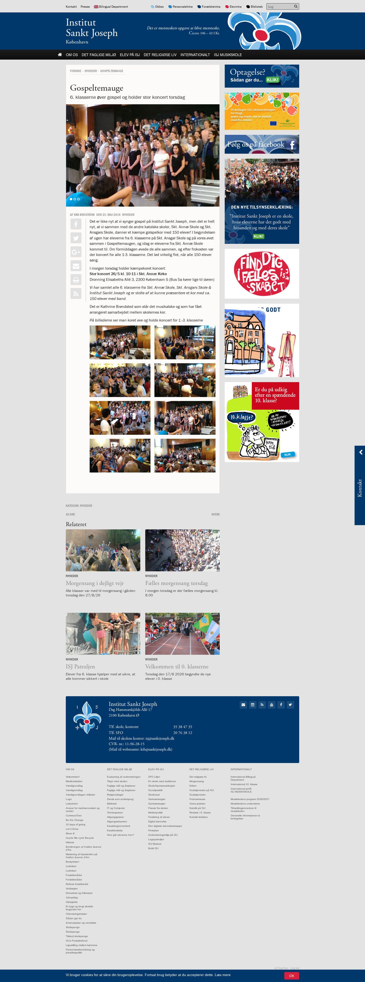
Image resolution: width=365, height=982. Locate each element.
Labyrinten (72, 803)
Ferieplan (153, 830)
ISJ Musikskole (228, 54)
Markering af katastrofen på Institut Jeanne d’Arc (81, 856)
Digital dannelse (157, 821)
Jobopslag (72, 897)
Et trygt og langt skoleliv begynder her (79, 908)
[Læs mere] (76, 293)
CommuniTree (74, 815)
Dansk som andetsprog (120, 799)
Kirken (193, 785)
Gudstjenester (197, 794)
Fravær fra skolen (158, 808)
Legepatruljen (156, 839)
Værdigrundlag (74, 785)
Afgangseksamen (117, 821)
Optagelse (72, 902)
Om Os (72, 54)
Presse (85, 6)
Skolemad (154, 794)
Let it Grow (72, 829)
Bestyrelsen (72, 861)
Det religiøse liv (160, 54)
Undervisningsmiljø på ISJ (163, 835)
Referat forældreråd (77, 884)
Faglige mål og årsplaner (121, 785)
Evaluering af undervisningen (124, 776)
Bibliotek (257, 6)
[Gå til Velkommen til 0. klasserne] (182, 634)
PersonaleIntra (183, 6)
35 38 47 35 (182, 726)
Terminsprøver (115, 812)
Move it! (70, 833)
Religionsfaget (115, 794)
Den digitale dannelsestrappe (165, 826)
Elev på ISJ (130, 54)
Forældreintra (211, 6)
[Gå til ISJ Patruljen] (103, 634)
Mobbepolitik (155, 812)
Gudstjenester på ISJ (201, 790)
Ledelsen (71, 866)
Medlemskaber (74, 781)
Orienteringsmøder (76, 913)
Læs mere (223, 975)
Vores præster (197, 803)
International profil (241, 788)
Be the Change (74, 820)
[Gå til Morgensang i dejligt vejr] (103, 550)
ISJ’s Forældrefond (76, 940)
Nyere (216, 514)
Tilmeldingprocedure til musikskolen (243, 809)
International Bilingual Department (243, 778)
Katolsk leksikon (198, 817)
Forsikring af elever (159, 817)
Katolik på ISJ (197, 808)
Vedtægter (72, 888)
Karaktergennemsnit (118, 826)
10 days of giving (75, 824)
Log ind (295, 968)
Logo (69, 799)
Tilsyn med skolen (117, 781)
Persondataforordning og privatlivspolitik (80, 951)
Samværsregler (156, 799)
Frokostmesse (197, 799)
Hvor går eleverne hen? (120, 835)
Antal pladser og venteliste (81, 922)
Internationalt (195, 54)
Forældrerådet (74, 875)
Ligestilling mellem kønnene (81, 945)
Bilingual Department (113, 6)
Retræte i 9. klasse (200, 812)
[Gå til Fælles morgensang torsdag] (182, 550)
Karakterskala (115, 830)
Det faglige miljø (99, 54)
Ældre (70, 514)
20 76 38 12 (182, 732)
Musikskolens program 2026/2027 (250, 799)
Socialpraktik (155, 790)
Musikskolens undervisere (245, 803)
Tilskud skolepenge (77, 936)
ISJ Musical (154, 843)
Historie (70, 842)
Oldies (159, 6)
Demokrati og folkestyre (79, 893)
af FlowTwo (281, 968)
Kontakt (71, 6)
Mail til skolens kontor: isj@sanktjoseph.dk (141, 738)
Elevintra (236, 6)
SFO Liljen (154, 776)
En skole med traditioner (162, 781)
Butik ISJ (153, 848)
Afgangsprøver (115, 817)
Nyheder (91, 71)
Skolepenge (73, 927)
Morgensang (196, 781)
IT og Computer (116, 808)
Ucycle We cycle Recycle (80, 838)
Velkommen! (73, 776)
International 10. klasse (244, 784)
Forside (75, 71)
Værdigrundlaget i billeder (80, 794)
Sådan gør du (74, 918)
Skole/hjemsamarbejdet (161, 785)
